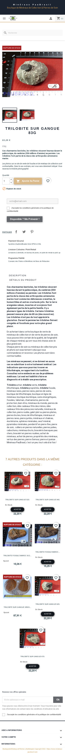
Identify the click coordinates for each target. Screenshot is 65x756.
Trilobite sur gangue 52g (17, 500)
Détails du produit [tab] (23, 280)
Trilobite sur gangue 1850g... (17, 607)
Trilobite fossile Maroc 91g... (17, 555)
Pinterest (32, 232)
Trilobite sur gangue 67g (32, 656)
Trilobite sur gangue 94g (48, 500)
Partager (16, 232)
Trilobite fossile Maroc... (47, 552)
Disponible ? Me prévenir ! (24, 219)
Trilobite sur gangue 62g (48, 604)
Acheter (17, 509)
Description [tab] (17, 275)
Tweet (24, 232)
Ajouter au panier (27, 181)
